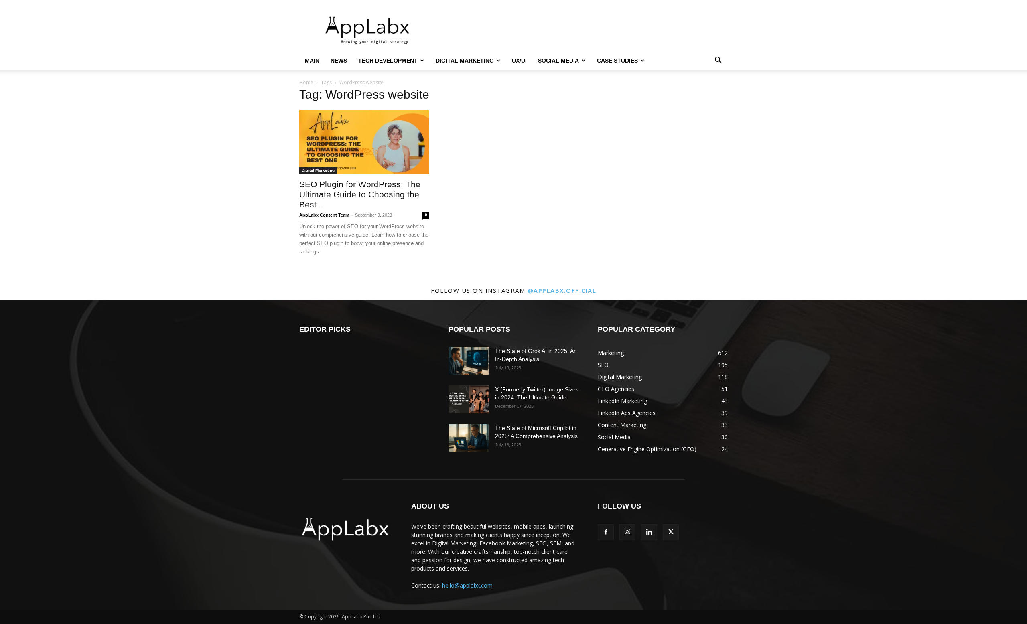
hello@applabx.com (467, 585)
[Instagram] (627, 532)
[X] (671, 532)
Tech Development (388, 60)
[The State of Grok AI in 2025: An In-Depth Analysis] (469, 361)
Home (306, 82)
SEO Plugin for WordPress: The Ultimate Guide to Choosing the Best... (359, 194)
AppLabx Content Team (324, 215)
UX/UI (519, 60)
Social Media (558, 60)
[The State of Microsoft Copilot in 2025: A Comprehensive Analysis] (469, 438)
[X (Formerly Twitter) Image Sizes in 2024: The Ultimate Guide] (469, 399)
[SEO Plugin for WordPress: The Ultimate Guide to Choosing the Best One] (364, 142)
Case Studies (617, 60)
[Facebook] (606, 532)
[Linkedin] (649, 532)
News (339, 60)
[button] (718, 61)
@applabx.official (562, 290)
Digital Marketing (465, 60)
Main (312, 60)
